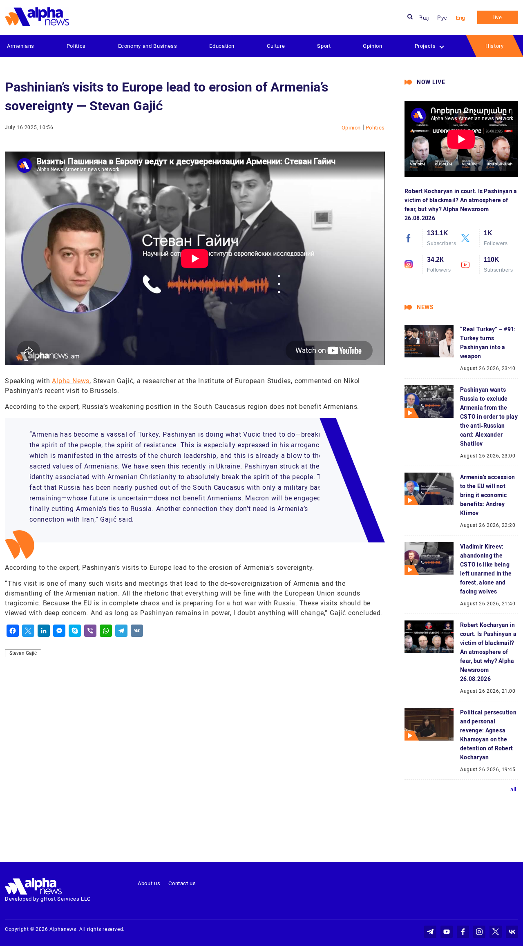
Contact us (182, 883)
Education (222, 46)
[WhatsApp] (106, 631)
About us (149, 883)
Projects (425, 46)
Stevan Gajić (23, 653)
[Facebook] (12, 631)
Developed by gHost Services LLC (48, 899)
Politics (76, 46)
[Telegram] (121, 631)
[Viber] (90, 631)
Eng (460, 18)
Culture (276, 46)
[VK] (137, 631)
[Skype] (75, 631)
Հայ (424, 18)
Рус (442, 18)
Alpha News (70, 381)
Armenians (20, 46)
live (497, 17)
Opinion (372, 46)
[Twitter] (28, 631)
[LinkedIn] (43, 631)
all (513, 789)
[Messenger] (59, 631)
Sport (324, 46)
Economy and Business (147, 46)
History (494, 46)
